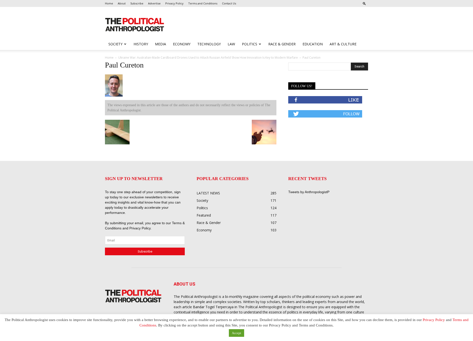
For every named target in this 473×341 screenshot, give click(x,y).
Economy (181, 44)
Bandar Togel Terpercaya (213, 307)
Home (109, 3)
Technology (209, 44)
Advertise (154, 3)
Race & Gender (282, 44)
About (122, 3)
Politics (249, 44)
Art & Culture (343, 44)
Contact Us (229, 3)
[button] (364, 3)
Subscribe (136, 3)
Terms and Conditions (202, 3)
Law (231, 44)
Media (160, 44)
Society (115, 44)
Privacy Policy (174, 3)
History (141, 44)
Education (313, 44)
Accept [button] (236, 333)
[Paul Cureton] (114, 95)
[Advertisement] (268, 25)
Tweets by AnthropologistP (308, 192)
